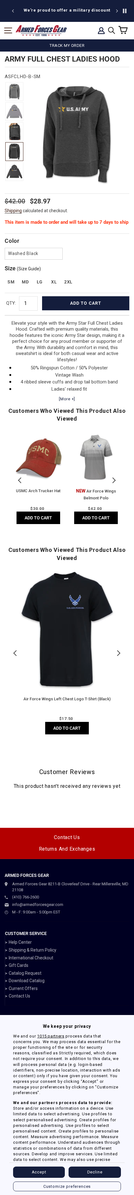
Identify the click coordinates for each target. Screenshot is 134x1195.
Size (23, 268)
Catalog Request (25, 973)
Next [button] (114, 480)
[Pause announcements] (125, 11)
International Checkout (31, 957)
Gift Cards (18, 965)
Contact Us (67, 837)
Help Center (20, 942)
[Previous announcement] (13, 11)
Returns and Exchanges (67, 849)
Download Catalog (27, 980)
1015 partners (50, 1036)
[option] (67, 10)
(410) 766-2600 (25, 897)
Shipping (13, 210)
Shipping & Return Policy (32, 950)
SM (10, 281)
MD (25, 281)
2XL (68, 281)
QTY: (11, 303)
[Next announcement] (117, 11)
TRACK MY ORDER (67, 45)
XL (54, 281)
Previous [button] (20, 480)
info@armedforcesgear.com (37, 904)
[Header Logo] (41, 30)
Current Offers (23, 988)
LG (40, 281)
